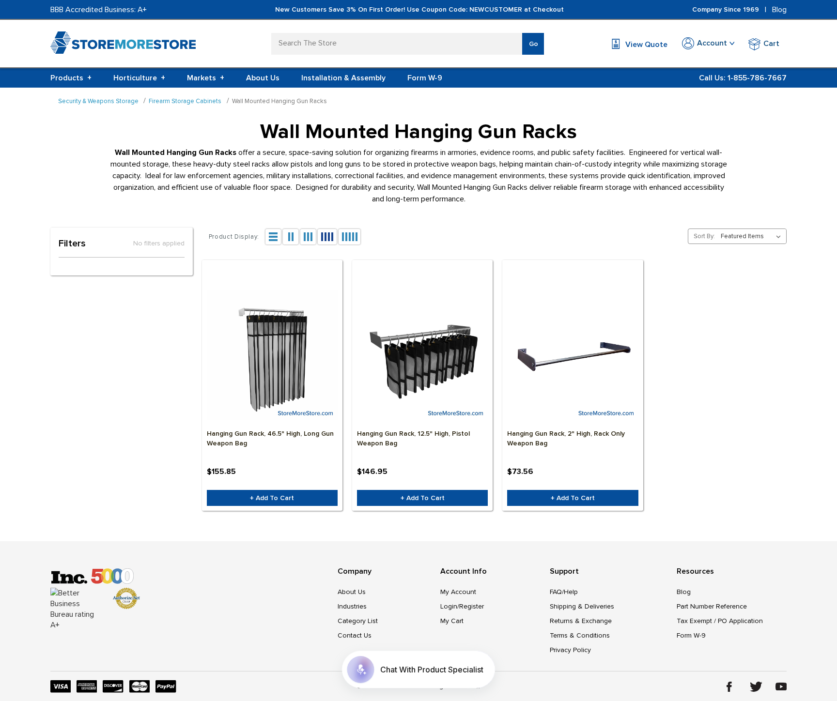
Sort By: (704, 236)
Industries (352, 606)
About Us (262, 78)
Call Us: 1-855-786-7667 (743, 78)
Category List (358, 621)
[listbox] (752, 236)
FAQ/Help (564, 592)
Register (471, 606)
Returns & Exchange (581, 621)
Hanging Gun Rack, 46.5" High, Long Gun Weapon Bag (270, 438)
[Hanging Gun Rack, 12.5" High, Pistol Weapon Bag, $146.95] (422, 355)
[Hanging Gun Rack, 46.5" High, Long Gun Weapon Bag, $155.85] (272, 355)
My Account (458, 592)
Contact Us (355, 635)
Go (533, 44)
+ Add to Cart (272, 498)
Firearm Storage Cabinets (185, 101)
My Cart (452, 621)
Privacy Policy (570, 650)
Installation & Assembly (343, 78)
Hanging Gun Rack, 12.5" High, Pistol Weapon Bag (413, 438)
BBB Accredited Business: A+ (98, 10)
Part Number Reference (712, 606)
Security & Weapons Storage (98, 101)
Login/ (449, 606)
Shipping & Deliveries (582, 606)
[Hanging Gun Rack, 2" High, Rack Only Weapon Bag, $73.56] (572, 355)
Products (71, 78)
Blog (779, 10)
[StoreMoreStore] (123, 44)
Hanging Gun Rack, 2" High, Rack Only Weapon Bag (566, 438)
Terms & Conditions (580, 635)
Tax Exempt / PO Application (720, 621)
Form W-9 (424, 78)
